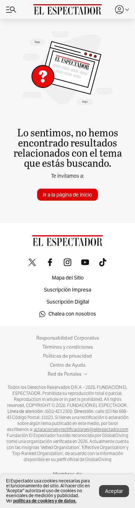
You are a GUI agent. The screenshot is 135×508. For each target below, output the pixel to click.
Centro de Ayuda (68, 365)
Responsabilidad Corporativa (67, 338)
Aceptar (114, 491)
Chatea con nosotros (72, 314)
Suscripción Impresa (67, 290)
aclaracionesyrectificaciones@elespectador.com (81, 429)
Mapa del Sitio (68, 278)
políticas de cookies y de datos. (44, 500)
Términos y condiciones (67, 347)
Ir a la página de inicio (67, 195)
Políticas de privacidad (67, 356)
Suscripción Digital (67, 302)
